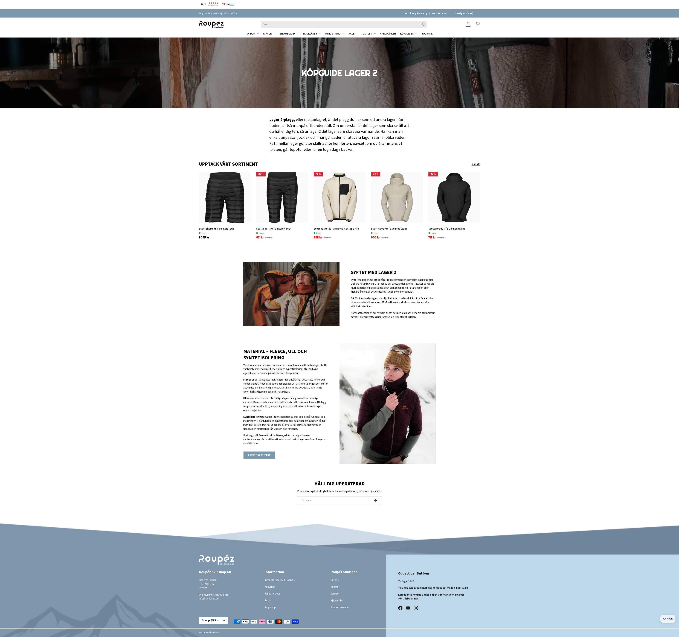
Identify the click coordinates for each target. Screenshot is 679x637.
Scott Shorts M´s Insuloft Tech (216, 229)
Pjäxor (267, 34)
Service (334, 594)
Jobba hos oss (272, 594)
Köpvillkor (270, 587)
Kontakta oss (440, 13)
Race (352, 34)
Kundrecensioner (340, 607)
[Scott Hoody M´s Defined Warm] (454, 197)
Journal (427, 34)
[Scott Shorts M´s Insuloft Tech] (225, 197)
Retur (268, 600)
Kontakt (335, 587)
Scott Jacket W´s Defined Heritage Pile (336, 229)
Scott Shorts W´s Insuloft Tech (273, 229)
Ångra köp (270, 607)
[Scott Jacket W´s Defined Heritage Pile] (339, 197)
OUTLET (367, 34)
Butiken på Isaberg (416, 13)
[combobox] (343, 24)
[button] (216, 4)
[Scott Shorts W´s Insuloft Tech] (282, 197)
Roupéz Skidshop (213, 632)
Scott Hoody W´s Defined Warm (389, 229)
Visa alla (476, 164)
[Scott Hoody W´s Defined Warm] (397, 197)
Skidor (250, 34)
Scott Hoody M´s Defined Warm (446, 229)
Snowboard (287, 34)
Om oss (334, 580)
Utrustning (332, 34)
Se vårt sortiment (259, 455)
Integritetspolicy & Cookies (280, 580)
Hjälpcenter (336, 600)
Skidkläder (310, 34)
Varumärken (388, 34)
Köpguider (406, 34)
